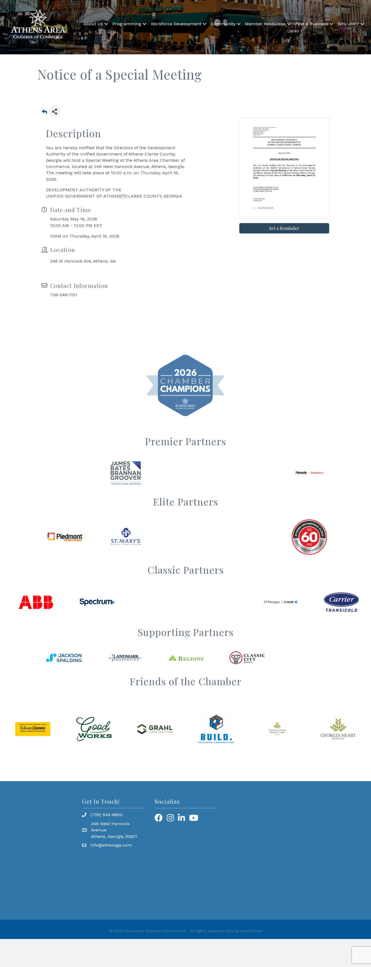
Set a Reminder (284, 228)
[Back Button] (44, 112)
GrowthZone (251, 931)
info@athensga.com (111, 845)
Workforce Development (176, 23)
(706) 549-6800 (106, 814)
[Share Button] (54, 111)
